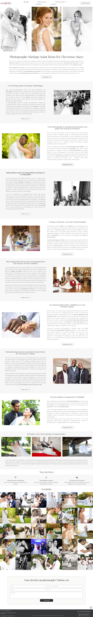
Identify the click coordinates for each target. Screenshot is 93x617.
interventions (59, 2)
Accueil (26, 2)
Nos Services (42, 2)
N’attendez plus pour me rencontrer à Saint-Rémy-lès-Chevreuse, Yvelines (25, 353)
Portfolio (39, 4)
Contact (53, 4)
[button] (85, 3)
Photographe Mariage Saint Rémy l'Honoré (8, 613)
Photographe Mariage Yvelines (7, 615)
